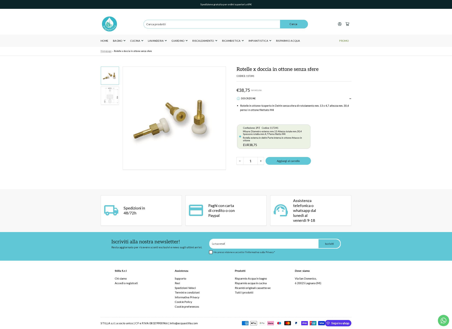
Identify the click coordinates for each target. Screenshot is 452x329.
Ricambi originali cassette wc (253, 287)
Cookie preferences (187, 306)
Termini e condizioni (187, 292)
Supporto (180, 278)
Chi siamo (121, 278)
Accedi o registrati (126, 283)
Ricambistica (231, 40)
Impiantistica (258, 40)
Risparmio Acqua (288, 40)
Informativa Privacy (187, 297)
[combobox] (226, 24)
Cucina (135, 40)
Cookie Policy (183, 301)
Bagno (117, 40)
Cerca (293, 24)
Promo (344, 40)
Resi (177, 283)
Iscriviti (329, 243)
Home (104, 40)
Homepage (106, 51)
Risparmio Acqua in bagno (251, 278)
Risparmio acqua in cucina (251, 283)
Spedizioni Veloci (185, 287)
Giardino (178, 40)
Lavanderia (156, 40)
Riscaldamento (203, 40)
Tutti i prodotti (244, 292)
